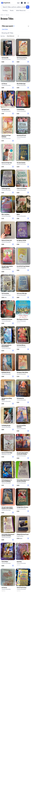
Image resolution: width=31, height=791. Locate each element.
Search (7, 14)
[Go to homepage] (5, 3)
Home (2, 14)
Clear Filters (5, 29)
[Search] (27, 7)
